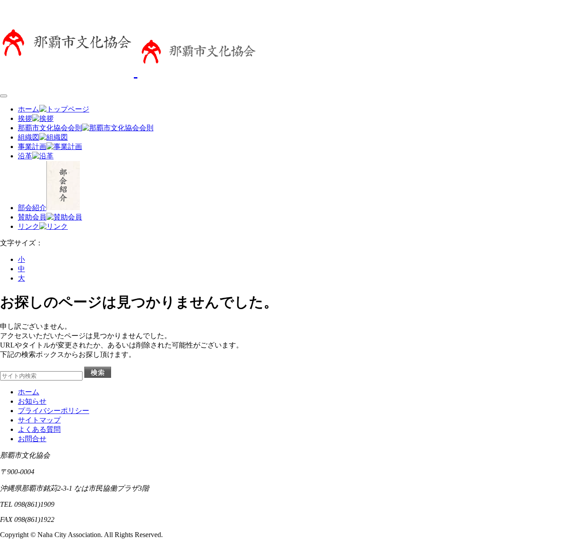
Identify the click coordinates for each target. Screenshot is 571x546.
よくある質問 (39, 429)
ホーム (28, 392)
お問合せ (32, 439)
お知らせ (32, 401)
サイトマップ (39, 420)
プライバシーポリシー (53, 410)
